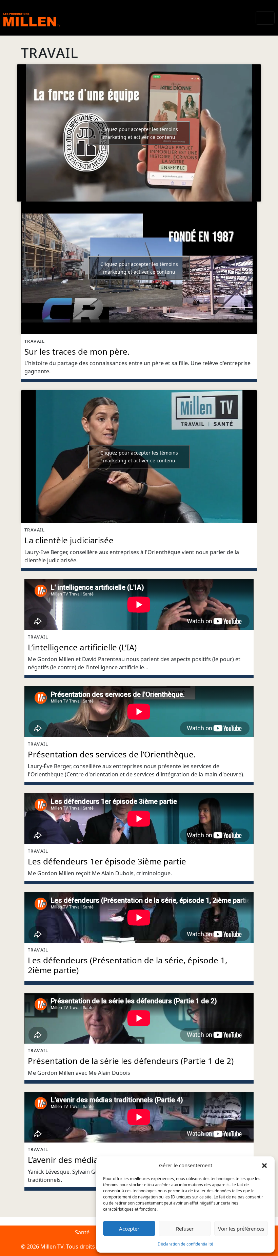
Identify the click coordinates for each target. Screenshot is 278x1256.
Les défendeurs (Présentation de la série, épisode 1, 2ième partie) (127, 965)
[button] (264, 1165)
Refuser (185, 1228)
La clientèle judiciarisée (69, 540)
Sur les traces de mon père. (77, 351)
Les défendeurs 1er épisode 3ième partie (107, 861)
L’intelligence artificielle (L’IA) (82, 647)
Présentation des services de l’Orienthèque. (112, 754)
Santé (82, 1232)
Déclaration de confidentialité (185, 1244)
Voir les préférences (241, 1228)
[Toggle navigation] (265, 18)
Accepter (129, 1228)
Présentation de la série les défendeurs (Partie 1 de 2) (131, 1060)
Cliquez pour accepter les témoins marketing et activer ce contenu (139, 133)
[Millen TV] (31, 17)
